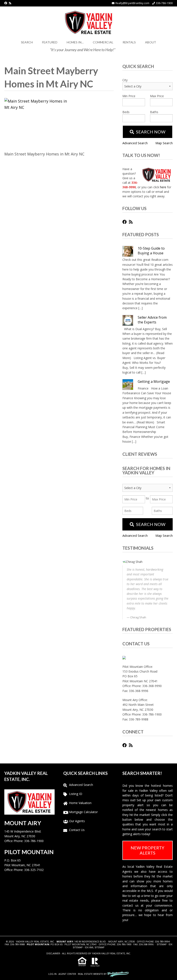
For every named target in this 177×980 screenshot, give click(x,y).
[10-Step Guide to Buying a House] (127, 251)
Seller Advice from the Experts (152, 320)
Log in (52, 973)
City (125, 80)
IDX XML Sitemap (94, 947)
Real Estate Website (90, 973)
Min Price (128, 96)
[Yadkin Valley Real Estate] (88, 21)
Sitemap (162, 944)
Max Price (157, 96)
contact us (130, 905)
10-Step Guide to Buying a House (151, 250)
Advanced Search (135, 143)
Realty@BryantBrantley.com (132, 3)
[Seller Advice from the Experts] (127, 320)
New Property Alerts (147, 850)
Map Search (164, 143)
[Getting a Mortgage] (127, 384)
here (163, 187)
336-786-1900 (164, 3)
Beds (126, 112)
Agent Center (67, 973)
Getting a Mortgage (154, 381)
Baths (154, 112)
